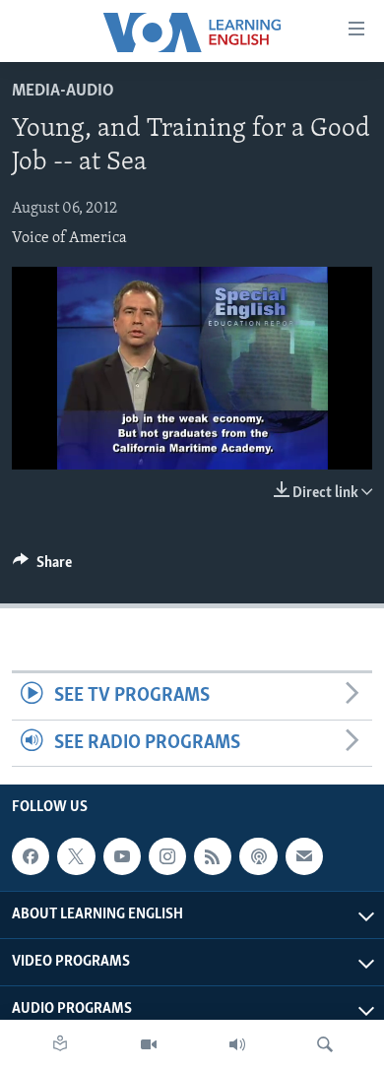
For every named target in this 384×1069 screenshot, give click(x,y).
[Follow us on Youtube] (122, 856)
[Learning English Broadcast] (237, 1044)
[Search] (324, 1044)
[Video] (148, 1044)
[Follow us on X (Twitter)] (76, 856)
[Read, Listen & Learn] (60, 1044)
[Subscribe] (304, 856)
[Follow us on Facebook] (30, 856)
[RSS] (212, 856)
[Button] (42, 567)
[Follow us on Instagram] (167, 856)
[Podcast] (258, 856)
